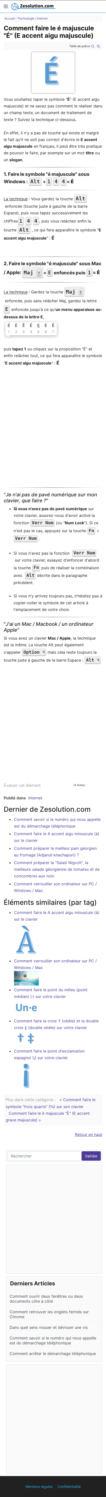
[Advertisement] (53, 429)
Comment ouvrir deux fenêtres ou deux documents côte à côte (46, 1299)
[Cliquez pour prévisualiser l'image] (53, 72)
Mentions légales (39, 1486)
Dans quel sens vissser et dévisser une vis (49, 1327)
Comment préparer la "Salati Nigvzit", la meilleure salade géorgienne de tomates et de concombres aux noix (57, 869)
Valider (91, 1155)
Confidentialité (69, 1486)
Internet (35, 797)
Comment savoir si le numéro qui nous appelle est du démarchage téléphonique (53, 1340)
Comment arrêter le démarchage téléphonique (53, 1353)
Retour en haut (88, 1134)
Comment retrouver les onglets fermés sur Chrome (49, 1314)
